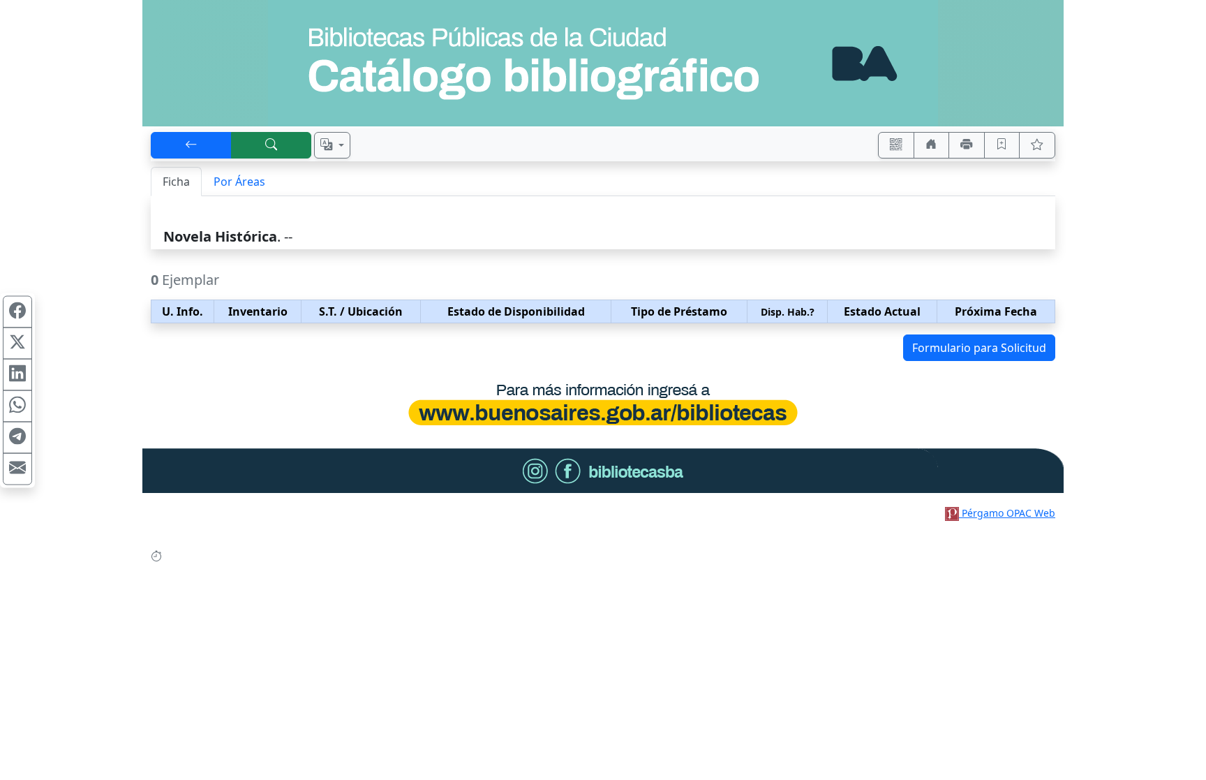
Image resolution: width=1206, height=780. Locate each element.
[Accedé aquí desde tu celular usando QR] (896, 145)
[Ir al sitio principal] (603, 63)
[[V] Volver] (191, 145)
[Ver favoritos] (1037, 145)
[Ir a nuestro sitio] (932, 145)
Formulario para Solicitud (979, 347)
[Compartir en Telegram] (17, 437)
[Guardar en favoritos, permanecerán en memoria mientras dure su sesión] (1002, 145)
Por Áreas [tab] (239, 181)
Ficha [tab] (176, 181)
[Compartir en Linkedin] (17, 374)
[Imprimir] (966, 145)
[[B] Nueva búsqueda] (271, 145)
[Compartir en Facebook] (17, 311)
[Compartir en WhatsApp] (17, 406)
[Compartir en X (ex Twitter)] (17, 343)
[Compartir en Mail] (17, 468)
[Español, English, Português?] (332, 145)
